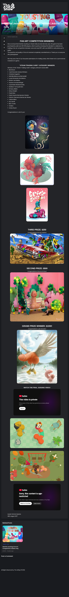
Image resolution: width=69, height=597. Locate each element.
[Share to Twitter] (4, 41)
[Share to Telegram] (4, 51)
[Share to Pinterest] (4, 47)
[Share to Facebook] (4, 38)
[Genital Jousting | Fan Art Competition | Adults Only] (13, 534)
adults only (7, 31)
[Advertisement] (34, 584)
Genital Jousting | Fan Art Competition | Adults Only (10, 547)
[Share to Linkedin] (4, 44)
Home (9, 37)
